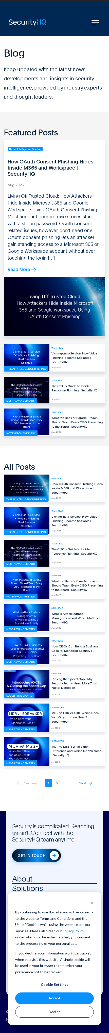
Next (83, 783)
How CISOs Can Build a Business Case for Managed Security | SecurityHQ (74, 651)
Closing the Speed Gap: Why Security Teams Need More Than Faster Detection (74, 683)
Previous (29, 783)
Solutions (27, 888)
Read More (19, 269)
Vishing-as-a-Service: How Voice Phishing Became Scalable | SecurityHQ (74, 358)
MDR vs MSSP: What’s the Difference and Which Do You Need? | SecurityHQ (77, 751)
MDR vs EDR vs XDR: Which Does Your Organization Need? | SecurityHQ (75, 717)
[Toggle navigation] (95, 23)
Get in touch (31, 855)
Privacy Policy (73, 931)
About (22, 878)
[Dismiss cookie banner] (92, 902)
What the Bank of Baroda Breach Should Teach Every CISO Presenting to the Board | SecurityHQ (77, 422)
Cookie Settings (54, 984)
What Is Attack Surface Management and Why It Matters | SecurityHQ (75, 618)
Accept (54, 998)
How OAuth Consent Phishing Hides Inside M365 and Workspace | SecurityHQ (50, 168)
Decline (55, 1012)
